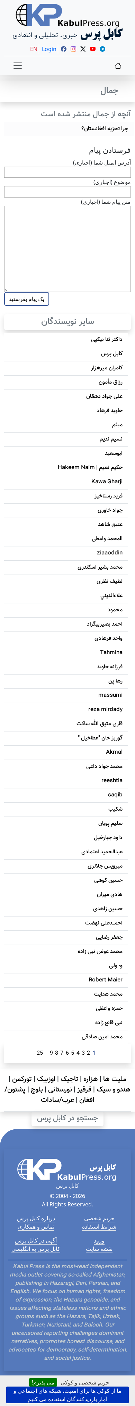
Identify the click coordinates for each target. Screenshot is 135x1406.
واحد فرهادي (108, 638)
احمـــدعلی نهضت (104, 923)
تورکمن (22, 1079)
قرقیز (84, 1089)
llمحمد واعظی (107, 539)
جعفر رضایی (109, 937)
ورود (99, 1240)
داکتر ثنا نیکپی (107, 339)
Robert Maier (106, 980)
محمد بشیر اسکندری (100, 567)
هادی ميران (110, 894)
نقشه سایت (99, 1249)
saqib (115, 795)
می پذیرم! (43, 1382)
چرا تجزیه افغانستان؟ (104, 129)
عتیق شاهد (110, 524)
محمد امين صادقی (102, 1037)
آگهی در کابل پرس (36, 1240)
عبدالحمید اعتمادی (102, 852)
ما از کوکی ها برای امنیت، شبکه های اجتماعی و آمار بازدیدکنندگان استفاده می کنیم (68, 1395)
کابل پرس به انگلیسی (35, 1249)
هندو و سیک (113, 1089)
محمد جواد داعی (104, 766)
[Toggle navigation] (17, 65)
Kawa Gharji (107, 482)
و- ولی (116, 966)
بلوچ (37, 1089)
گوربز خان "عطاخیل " (100, 738)
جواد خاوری (110, 510)
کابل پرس (112, 354)
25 (40, 1053)
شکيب (115, 809)
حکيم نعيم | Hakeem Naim (90, 467)
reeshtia (112, 781)
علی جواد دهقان (104, 396)
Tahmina (111, 652)
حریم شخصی (99, 1218)
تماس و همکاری (36, 1226)
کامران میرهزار (107, 368)
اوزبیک (46, 1079)
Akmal (114, 752)
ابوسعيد (114, 453)
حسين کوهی (108, 880)
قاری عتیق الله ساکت (99, 724)
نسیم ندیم (111, 439)
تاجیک (69, 1079)
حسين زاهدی (108, 909)
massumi (110, 695)
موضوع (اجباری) (112, 182)
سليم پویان (110, 823)
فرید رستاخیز (108, 496)
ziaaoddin (110, 553)
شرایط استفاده (99, 1226)
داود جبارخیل (108, 838)
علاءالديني (111, 596)
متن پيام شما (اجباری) (106, 202)
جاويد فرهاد (110, 411)
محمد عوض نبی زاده (100, 951)
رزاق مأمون (111, 382)
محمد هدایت (108, 994)
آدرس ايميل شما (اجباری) (102, 162)
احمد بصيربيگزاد (105, 624)
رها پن (115, 681)
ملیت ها (114, 1079)
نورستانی (60, 1089)
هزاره (90, 1079)
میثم (117, 425)
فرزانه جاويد (110, 667)
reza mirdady (105, 709)
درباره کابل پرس (36, 1218)
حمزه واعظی (109, 1008)
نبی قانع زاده (109, 1023)
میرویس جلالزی (105, 866)
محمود (115, 610)
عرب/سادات (57, 1100)
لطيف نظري (110, 581)
